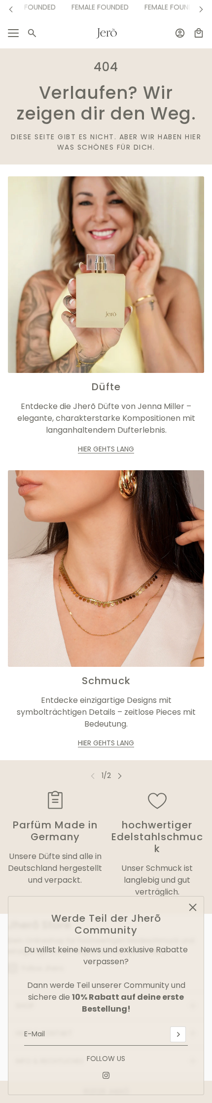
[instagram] (106, 1075)
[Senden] (178, 1034)
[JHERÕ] (106, 33)
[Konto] (180, 33)
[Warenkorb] (198, 33)
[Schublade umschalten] (13, 33)
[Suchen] (32, 33)
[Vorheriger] (11, 9)
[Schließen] (193, 907)
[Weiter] (201, 9)
